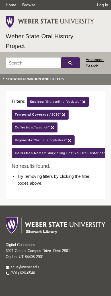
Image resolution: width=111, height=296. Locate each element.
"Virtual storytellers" (41, 140)
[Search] (70, 62)
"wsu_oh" (33, 127)
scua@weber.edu (24, 267)
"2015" (38, 114)
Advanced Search (95, 62)
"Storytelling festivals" (56, 101)
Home (11, 5)
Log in (102, 5)
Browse (29, 5)
